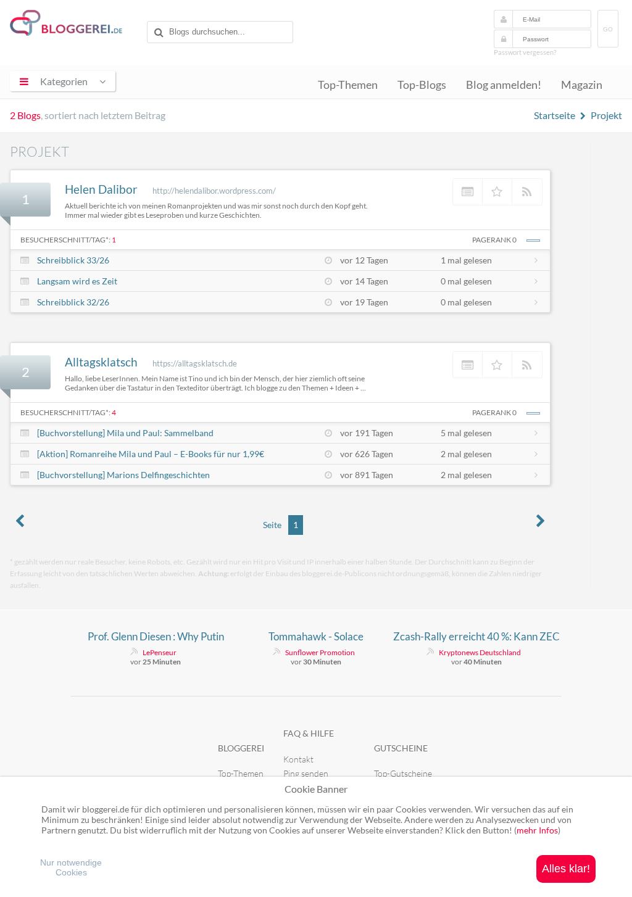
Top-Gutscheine (403, 773)
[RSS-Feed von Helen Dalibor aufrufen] (527, 192)
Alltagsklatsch (101, 362)
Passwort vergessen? (525, 52)
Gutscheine (401, 748)
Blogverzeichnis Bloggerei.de (76, 25)
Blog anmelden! (503, 84)
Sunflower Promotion (320, 652)
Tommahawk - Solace (316, 636)
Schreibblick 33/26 (73, 260)
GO (608, 29)
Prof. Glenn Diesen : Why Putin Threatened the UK (156, 636)
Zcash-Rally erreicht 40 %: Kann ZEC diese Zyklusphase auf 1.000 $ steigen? (476, 636)
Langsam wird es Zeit (77, 281)
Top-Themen (348, 84)
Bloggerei (241, 748)
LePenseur (160, 652)
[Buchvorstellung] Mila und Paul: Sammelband (125, 433)
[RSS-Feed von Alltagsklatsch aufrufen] (527, 365)
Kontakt (298, 759)
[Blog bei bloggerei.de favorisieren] (497, 192)
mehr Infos (537, 830)
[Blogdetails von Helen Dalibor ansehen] (468, 192)
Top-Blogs (421, 84)
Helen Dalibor (101, 189)
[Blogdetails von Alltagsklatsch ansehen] (468, 365)
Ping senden (305, 773)
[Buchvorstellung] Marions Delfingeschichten (123, 474)
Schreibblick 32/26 (73, 302)
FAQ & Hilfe (308, 733)
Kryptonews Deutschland (480, 652)
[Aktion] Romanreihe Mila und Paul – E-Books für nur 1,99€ (150, 453)
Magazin (581, 84)
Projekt (606, 115)
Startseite (554, 115)
